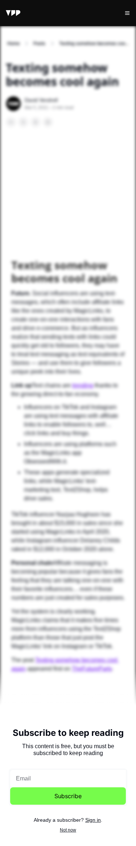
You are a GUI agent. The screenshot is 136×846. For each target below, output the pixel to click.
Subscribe (68, 796)
